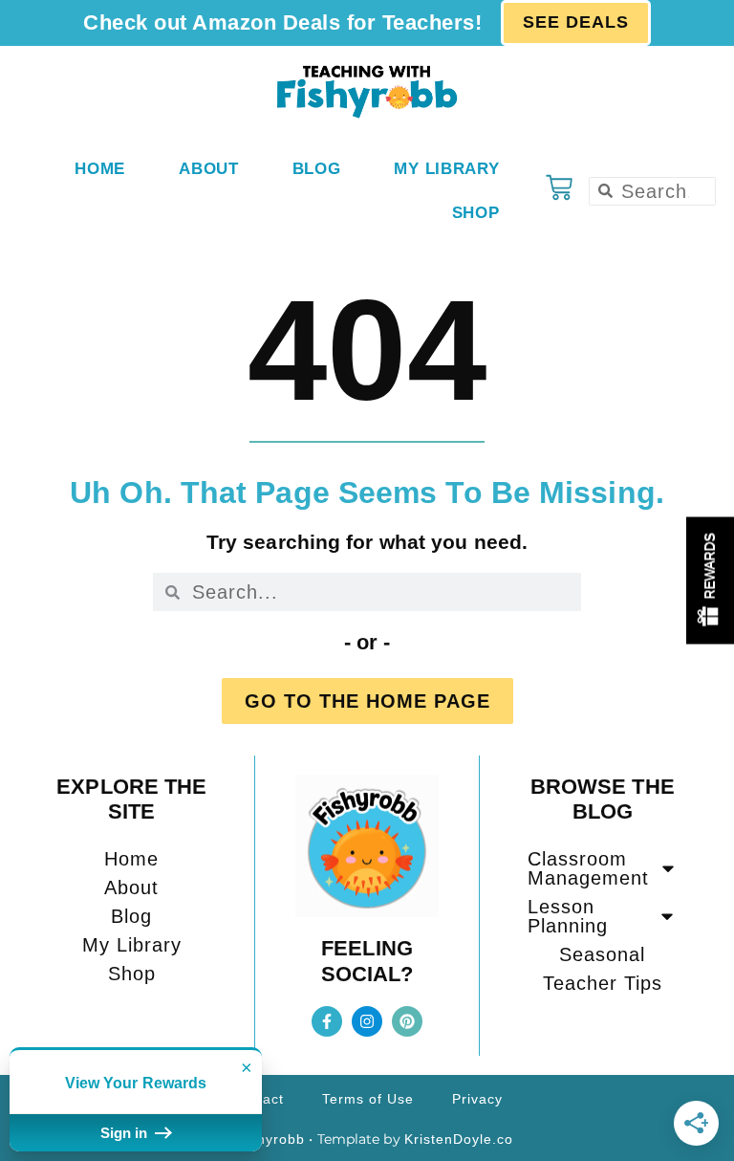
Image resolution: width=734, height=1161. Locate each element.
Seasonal (602, 954)
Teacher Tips (602, 983)
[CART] (559, 187)
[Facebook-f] (327, 1021)
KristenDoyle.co (458, 1139)
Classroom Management (588, 868)
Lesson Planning (568, 916)
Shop (476, 213)
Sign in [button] (125, 1133)
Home (100, 169)
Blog (316, 169)
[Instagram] (367, 1021)
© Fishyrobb (263, 1139)
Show (710, 581)
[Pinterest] (407, 1021)
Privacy (477, 1098)
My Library (446, 169)
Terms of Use (368, 1098)
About (209, 169)
